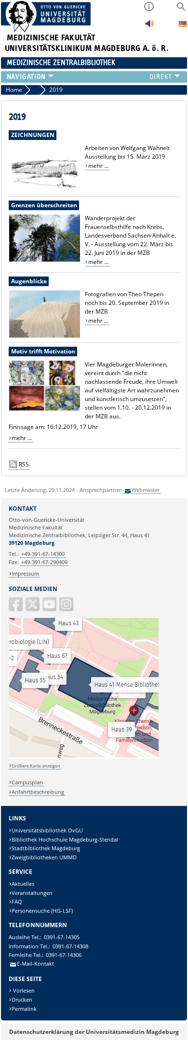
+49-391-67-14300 (43, 553)
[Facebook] (16, 608)
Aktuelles (23, 883)
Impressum (25, 573)
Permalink (24, 1008)
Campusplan (27, 782)
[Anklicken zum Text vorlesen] (149, 26)
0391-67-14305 (62, 937)
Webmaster (146, 489)
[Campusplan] (84, 757)
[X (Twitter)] (33, 608)
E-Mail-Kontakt (35, 963)
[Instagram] (67, 608)
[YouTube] (50, 608)
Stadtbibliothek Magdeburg (46, 848)
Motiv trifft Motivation (43, 351)
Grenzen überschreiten (44, 205)
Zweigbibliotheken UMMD (44, 857)
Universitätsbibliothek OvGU (47, 830)
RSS (24, 464)
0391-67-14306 (63, 954)
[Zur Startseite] (46, 30)
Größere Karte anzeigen (36, 766)
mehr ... (98, 166)
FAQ (17, 901)
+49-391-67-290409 (44, 562)
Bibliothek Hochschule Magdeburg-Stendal (65, 839)
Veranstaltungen (32, 892)
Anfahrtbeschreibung (38, 791)
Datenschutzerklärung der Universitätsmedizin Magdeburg (94, 1032)
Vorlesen (23, 990)
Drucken (22, 999)
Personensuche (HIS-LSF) (42, 910)
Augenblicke (29, 281)
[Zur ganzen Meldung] (45, 190)
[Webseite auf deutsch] (182, 25)
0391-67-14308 (70, 946)
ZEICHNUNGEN (32, 135)
